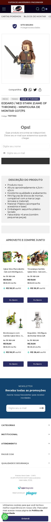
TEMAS (15, 99)
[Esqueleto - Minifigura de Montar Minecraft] (37, 338)
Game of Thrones (29, 99)
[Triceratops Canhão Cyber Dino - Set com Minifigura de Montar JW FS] (37, 274)
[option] (11, 16)
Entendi (26, 518)
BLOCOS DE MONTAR (35, 16)
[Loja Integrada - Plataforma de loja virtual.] (25, 488)
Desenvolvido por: (19, 493)
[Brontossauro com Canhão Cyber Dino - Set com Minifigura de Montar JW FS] (13, 338)
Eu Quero (13, 300)
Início (5, 99)
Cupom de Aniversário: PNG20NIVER (25, 2)
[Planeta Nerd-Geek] (17, 9)
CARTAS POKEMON (11, 16)
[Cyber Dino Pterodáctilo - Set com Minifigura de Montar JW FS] (13, 274)
